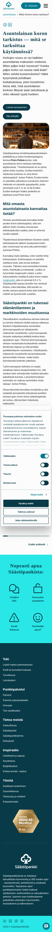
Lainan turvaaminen (16, 107)
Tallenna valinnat (26, 512)
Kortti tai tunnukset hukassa (17, 670)
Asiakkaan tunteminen (14, 786)
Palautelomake (10, 801)
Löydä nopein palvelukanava (17, 664)
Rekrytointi (8, 741)
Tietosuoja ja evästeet (14, 796)
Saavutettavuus (11, 791)
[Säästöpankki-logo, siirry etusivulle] (8, 6)
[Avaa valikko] (45, 6)
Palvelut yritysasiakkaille (15, 700)
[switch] (44, 465)
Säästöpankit (9, 730)
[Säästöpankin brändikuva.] (4, 921)
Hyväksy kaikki (26, 503)
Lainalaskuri (9, 680)
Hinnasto (7, 705)
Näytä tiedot (37, 494)
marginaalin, (9, 280)
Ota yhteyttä (12, 116)
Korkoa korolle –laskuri (14, 771)
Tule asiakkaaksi (11, 710)
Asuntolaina (9, 761)
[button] (46, 926)
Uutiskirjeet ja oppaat (14, 756)
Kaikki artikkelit (36, 544)
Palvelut (7, 695)
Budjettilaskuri (10, 766)
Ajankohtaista (9, 14)
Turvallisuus (9, 675)
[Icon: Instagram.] (16, 921)
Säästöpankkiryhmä (13, 736)
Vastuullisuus (10, 725)
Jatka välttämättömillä (26, 520)
